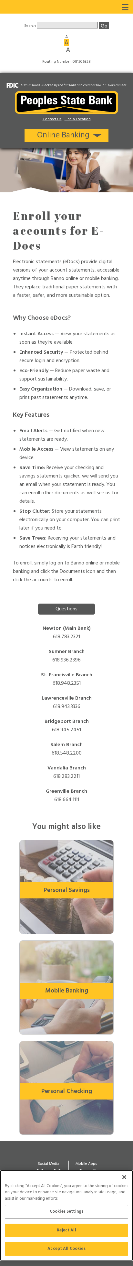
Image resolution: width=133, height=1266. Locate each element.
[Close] (124, 1177)
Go (104, 25)
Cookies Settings (66, 1211)
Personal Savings (67, 890)
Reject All (66, 1230)
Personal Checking (66, 1091)
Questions (66, 609)
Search (30, 26)
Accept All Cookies (66, 1248)
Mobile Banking (66, 991)
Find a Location (78, 119)
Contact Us (52, 119)
